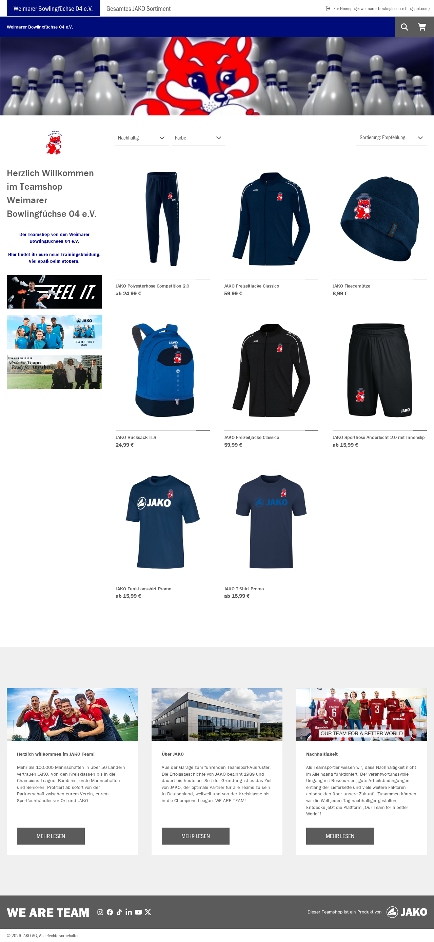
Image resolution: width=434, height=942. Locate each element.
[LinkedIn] (129, 912)
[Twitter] (148, 912)
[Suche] (405, 27)
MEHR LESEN (51, 836)
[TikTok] (119, 912)
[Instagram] (100, 912)
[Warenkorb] (423, 27)
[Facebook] (110, 912)
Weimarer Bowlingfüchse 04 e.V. (53, 8)
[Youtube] (138, 912)
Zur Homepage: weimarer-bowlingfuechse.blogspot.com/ (382, 8)
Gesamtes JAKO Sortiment (138, 8)
